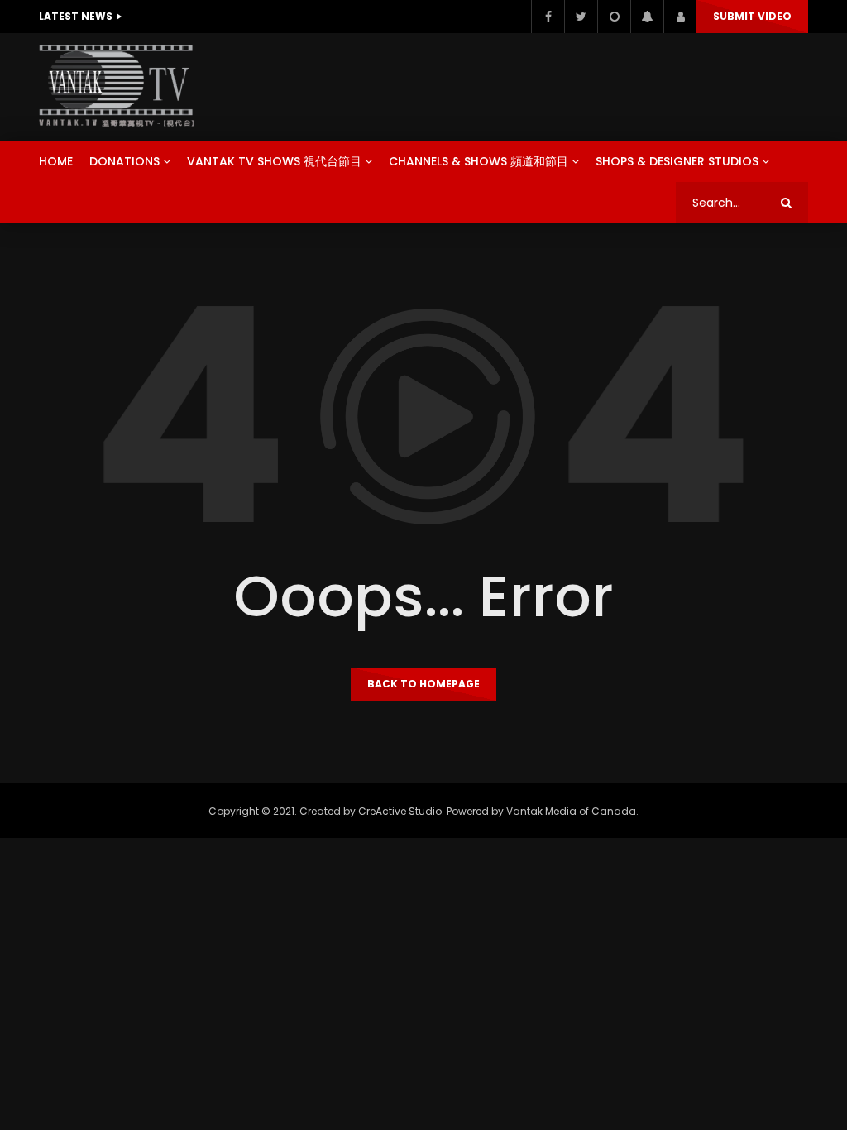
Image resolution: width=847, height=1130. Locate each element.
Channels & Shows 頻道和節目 (478, 161)
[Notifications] (646, 16)
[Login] (679, 16)
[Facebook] (547, 16)
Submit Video (752, 16)
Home (56, 161)
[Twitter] (580, 16)
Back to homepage (423, 684)
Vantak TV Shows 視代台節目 (274, 161)
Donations (124, 161)
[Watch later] (613, 16)
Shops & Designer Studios (677, 161)
